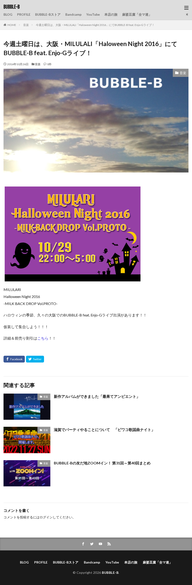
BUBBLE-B (12, 7)
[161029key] (73, 278)
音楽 (26, 25)
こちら (42, 338)
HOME (11, 25)
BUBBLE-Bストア (48, 14)
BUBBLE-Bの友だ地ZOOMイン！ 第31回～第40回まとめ (102, 463)
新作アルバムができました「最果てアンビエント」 (97, 396)
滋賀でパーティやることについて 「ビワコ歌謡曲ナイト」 (104, 429)
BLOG (8, 14)
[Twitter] (35, 359)
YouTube (93, 14)
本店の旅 (111, 14)
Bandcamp (73, 14)
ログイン (46, 517)
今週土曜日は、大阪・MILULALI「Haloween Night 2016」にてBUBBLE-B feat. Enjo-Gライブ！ (95, 25)
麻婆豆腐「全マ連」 (137, 14)
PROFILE (23, 14)
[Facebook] (14, 359)
